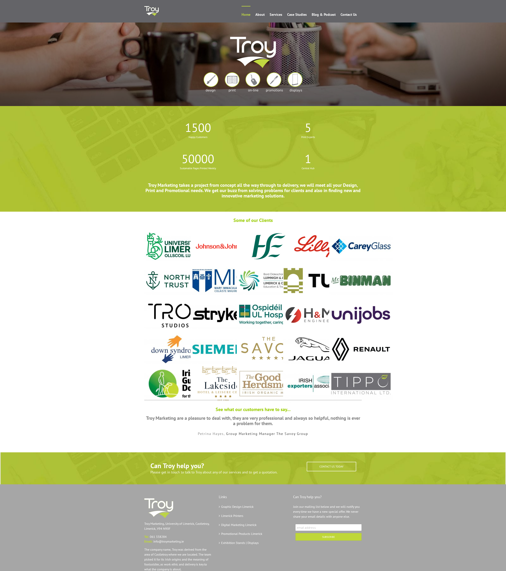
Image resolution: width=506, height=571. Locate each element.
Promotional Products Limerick (241, 534)
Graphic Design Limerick (237, 507)
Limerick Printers (232, 516)
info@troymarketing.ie (168, 541)
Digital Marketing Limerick (239, 525)
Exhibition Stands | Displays (240, 543)
